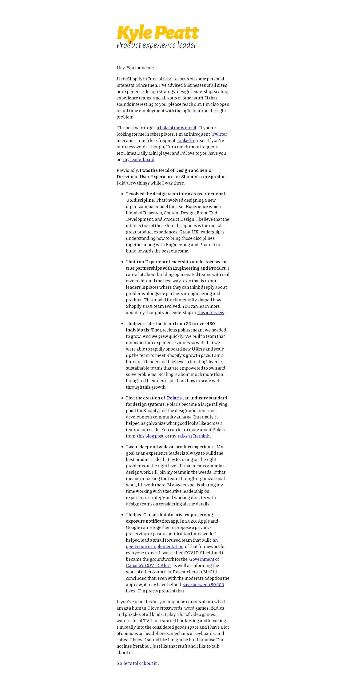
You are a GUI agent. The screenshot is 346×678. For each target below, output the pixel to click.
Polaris (174, 397)
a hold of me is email (176, 127)
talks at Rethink (193, 436)
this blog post (150, 436)
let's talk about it (140, 663)
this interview (210, 312)
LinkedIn (186, 140)
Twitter (219, 134)
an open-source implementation (172, 543)
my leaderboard (138, 159)
